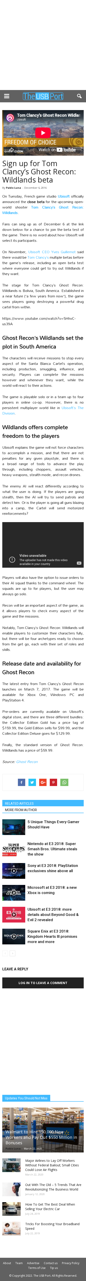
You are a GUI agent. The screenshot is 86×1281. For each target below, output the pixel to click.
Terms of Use (37, 1268)
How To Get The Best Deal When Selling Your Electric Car (50, 1206)
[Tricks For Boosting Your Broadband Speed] (11, 1228)
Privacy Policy (70, 1263)
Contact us (51, 1263)
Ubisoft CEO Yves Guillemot (52, 251)
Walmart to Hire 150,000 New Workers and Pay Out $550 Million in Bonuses (41, 1137)
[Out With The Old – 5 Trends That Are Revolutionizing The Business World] (11, 1189)
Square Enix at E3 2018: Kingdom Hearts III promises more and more (52, 936)
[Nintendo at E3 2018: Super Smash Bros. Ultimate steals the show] (13, 849)
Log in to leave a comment (43, 983)
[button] (79, 96)
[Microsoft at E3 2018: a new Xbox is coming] (13, 893)
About (7, 1263)
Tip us (54, 1268)
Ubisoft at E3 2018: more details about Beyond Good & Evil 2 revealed (53, 914)
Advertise (33, 1263)
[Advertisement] (43, 45)
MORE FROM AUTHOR (21, 810)
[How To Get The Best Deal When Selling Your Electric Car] (11, 1209)
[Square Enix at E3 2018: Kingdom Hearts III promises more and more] (13, 936)
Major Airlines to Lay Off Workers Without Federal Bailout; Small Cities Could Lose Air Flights (52, 1165)
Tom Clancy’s (38, 257)
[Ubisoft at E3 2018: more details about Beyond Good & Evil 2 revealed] (13, 915)
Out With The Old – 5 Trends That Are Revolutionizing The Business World (53, 1187)
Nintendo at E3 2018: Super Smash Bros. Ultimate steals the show (52, 848)
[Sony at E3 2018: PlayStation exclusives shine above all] (13, 871)
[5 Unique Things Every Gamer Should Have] (13, 827)
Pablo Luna (13, 187)
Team (19, 1263)
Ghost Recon (27, 761)
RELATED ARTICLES (19, 803)
